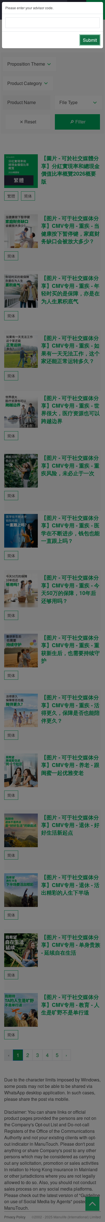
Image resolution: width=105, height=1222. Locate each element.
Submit (90, 40)
